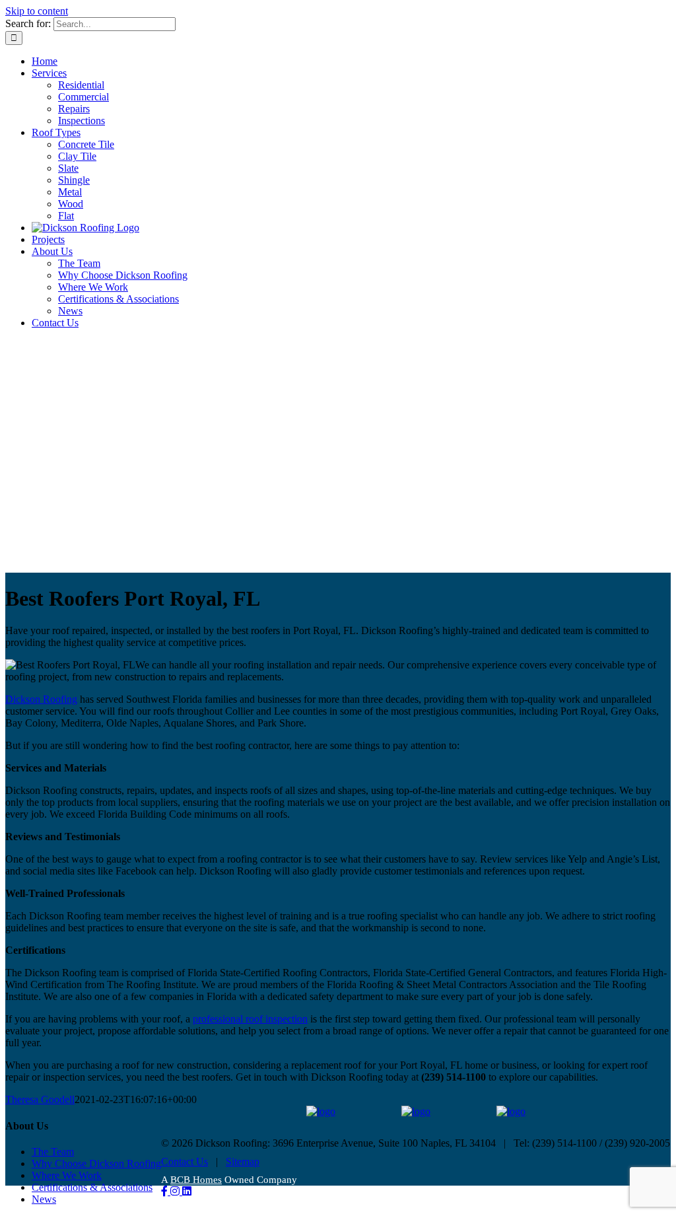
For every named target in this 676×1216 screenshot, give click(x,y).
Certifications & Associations (92, 1187)
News (44, 1199)
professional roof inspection (250, 1018)
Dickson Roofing (41, 699)
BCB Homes (196, 1179)
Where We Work (67, 1175)
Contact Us (184, 1161)
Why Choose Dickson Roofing (96, 1163)
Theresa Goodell (40, 1099)
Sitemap (242, 1161)
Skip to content (36, 11)
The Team (53, 1151)
